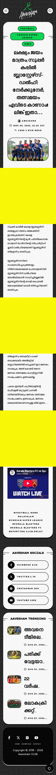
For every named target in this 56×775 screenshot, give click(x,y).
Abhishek (29, 121)
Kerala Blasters (26, 524)
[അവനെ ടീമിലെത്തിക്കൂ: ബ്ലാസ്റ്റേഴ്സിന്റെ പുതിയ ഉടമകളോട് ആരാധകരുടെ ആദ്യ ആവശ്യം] (14, 630)
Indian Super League (27, 36)
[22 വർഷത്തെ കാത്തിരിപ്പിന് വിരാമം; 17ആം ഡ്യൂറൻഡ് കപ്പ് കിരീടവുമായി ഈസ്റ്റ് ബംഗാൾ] (14, 679)
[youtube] (36, 737)
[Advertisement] (28, 196)
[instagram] (27, 737)
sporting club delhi (27, 531)
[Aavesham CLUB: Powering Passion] (28, 10)
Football (27, 28)
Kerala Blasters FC (26, 528)
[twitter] (18, 737)
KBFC (27, 44)
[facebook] (9, 737)
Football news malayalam (27, 515)
